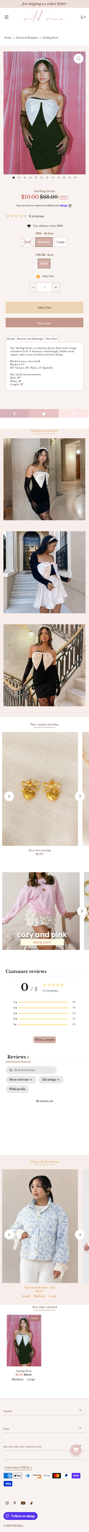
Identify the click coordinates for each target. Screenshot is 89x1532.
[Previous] (9, 796)
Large (61, 242)
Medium (44, 242)
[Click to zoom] (78, 58)
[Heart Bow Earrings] (40, 789)
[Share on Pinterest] (73, 413)
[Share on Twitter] (44, 413)
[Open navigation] (11, 17)
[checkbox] (17, 1089)
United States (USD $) (17, 1468)
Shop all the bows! (44, 1161)
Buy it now (44, 323)
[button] (44, 1002)
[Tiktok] (31, 1503)
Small (27, 242)
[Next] (80, 796)
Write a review (44, 1039)
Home (7, 37)
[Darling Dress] (24, 1340)
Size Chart (52, 338)
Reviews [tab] (18, 1057)
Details (11, 338)
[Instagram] (7, 1503)
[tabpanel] (44, 1107)
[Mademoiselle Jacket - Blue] (40, 1226)
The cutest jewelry (44, 724)
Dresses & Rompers (27, 37)
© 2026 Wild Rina (13, 1525)
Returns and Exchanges (30, 338)
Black (44, 263)
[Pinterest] (15, 1503)
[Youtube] (23, 1503)
